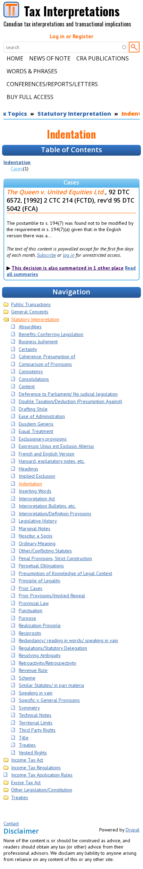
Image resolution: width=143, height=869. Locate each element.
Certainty (28, 349)
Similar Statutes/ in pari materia (51, 685)
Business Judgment (38, 341)
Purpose (27, 618)
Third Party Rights (37, 730)
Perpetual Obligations (41, 566)
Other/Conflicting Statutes (45, 551)
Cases (17, 168)
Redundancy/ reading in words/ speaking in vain (68, 640)
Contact (11, 823)
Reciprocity (30, 633)
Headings (28, 469)
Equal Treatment (36, 431)
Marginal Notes (34, 528)
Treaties (27, 745)
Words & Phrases (32, 71)
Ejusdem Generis (36, 424)
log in (68, 255)
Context (27, 386)
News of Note (49, 58)
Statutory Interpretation (74, 113)
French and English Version (46, 454)
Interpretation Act (37, 498)
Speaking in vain (35, 693)
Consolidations (34, 379)
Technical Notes (35, 715)
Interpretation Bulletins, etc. (47, 506)
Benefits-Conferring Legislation (51, 334)
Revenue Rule (33, 670)
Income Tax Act (27, 760)
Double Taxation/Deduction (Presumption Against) (70, 401)
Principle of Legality (39, 580)
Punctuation (30, 610)
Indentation (17, 162)
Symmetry (29, 708)
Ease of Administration (42, 416)
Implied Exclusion (37, 476)
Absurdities (30, 326)
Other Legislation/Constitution (41, 790)
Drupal (133, 830)
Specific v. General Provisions (49, 700)
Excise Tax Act (26, 782)
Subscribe (46, 255)
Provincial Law (34, 603)
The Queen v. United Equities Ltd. (56, 192)
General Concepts (29, 312)
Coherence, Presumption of (47, 356)
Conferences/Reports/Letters (52, 84)
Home (15, 58)
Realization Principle (40, 625)
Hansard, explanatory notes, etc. (52, 461)
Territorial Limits (35, 723)
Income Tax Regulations (36, 767)
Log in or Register (71, 36)
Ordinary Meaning (37, 543)
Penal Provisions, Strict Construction (55, 558)
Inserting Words (35, 491)
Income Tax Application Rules (42, 775)
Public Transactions (31, 304)
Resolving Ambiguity (40, 655)
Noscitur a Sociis (35, 536)
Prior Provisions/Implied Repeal (52, 595)
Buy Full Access (30, 97)
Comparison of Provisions (45, 364)
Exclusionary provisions (43, 439)
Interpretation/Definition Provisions (55, 513)
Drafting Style (33, 409)
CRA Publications (102, 58)
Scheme (27, 678)
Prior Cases (30, 588)
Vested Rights (33, 752)
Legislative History (38, 521)
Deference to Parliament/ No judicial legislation (68, 394)
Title (23, 738)
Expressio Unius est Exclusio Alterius (56, 446)
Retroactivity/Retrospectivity (47, 663)
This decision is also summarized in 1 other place (67, 268)
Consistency (31, 371)
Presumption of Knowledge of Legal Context (65, 573)
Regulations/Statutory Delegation (53, 648)
